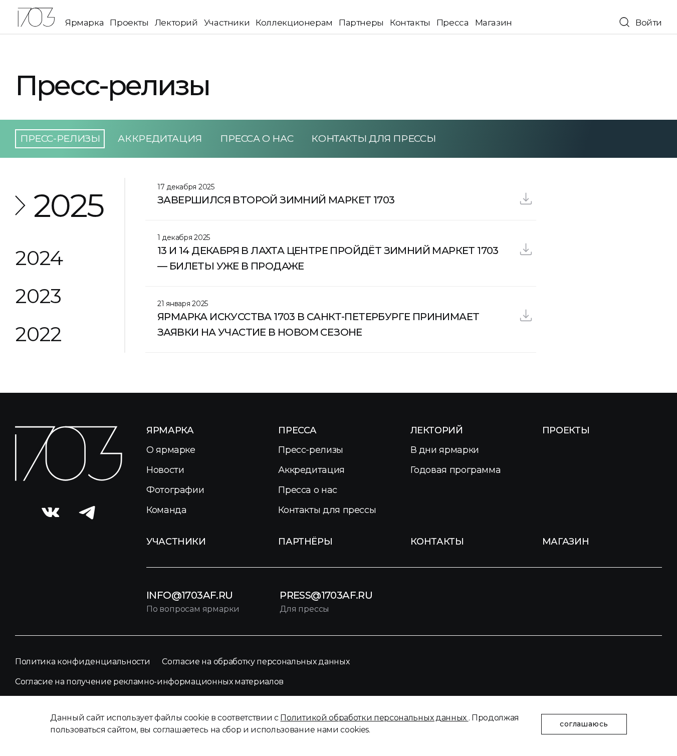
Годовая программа (455, 469)
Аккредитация (159, 138)
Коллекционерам (294, 23)
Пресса (452, 23)
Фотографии (175, 489)
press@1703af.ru (326, 595)
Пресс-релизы (310, 449)
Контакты (410, 23)
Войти (648, 23)
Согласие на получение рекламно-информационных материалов (149, 681)
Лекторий (176, 23)
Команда (166, 510)
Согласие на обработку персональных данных (255, 661)
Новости (165, 469)
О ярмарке (170, 449)
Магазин (493, 23)
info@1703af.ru (189, 595)
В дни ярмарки (444, 449)
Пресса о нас (256, 138)
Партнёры (305, 541)
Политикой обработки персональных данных (374, 717)
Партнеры (361, 23)
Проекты (129, 23)
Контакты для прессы (373, 138)
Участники (227, 23)
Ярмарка (84, 23)
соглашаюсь (584, 723)
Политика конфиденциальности (82, 661)
